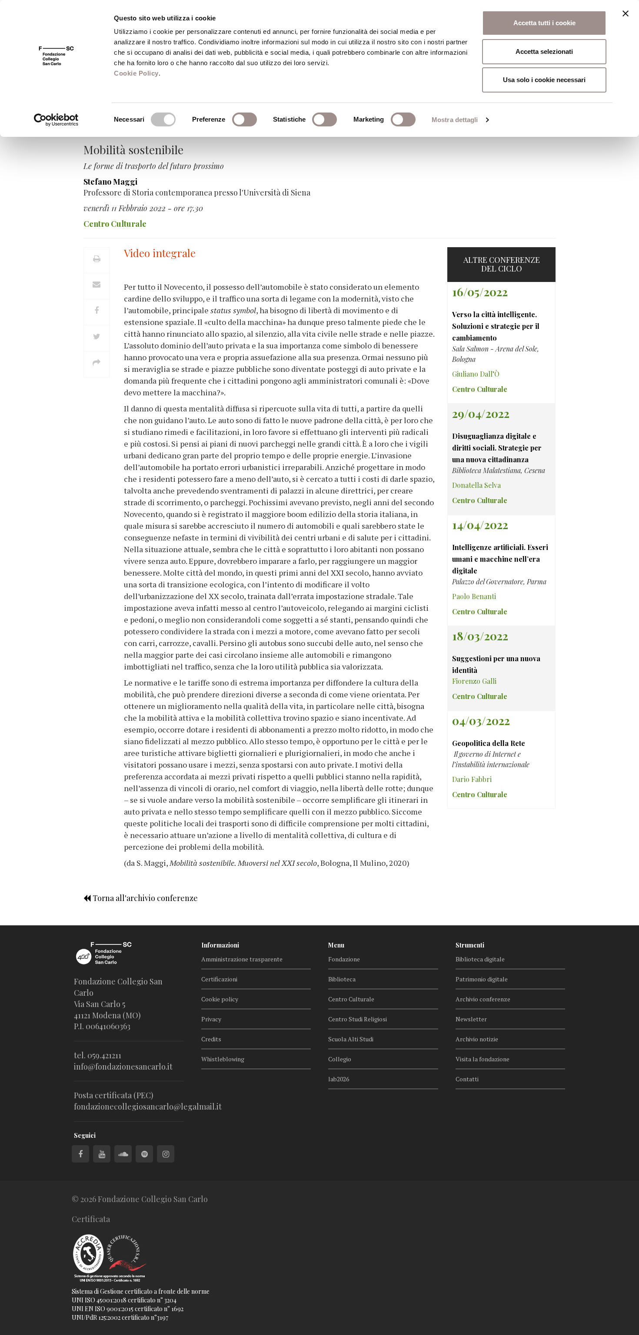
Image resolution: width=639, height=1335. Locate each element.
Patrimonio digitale (482, 979)
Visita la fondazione (482, 1059)
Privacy (211, 1019)
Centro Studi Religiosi (357, 1019)
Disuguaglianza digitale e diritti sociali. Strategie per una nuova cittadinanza (497, 447)
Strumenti (470, 945)
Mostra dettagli (455, 119)
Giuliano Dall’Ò (475, 373)
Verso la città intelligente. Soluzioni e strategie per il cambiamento (495, 326)
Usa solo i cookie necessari (544, 79)
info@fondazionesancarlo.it (123, 1066)
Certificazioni (219, 979)
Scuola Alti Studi (350, 1039)
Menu (336, 945)
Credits (211, 1039)
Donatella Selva (476, 485)
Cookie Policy (136, 73)
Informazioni (220, 945)
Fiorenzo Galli (474, 681)
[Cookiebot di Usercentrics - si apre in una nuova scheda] (56, 119)
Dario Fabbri (472, 779)
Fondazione (344, 959)
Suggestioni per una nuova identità (496, 664)
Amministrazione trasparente (242, 959)
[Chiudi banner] (625, 13)
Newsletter (471, 1019)
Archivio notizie (477, 1039)
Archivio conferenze (483, 999)
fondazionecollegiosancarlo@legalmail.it (148, 1106)
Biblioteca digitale (480, 959)
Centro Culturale (351, 999)
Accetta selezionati (544, 51)
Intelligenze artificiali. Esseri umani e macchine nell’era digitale (500, 559)
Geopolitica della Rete (488, 743)
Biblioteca (342, 979)
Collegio (339, 1059)
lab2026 (338, 1079)
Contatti (467, 1079)
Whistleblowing (222, 1059)
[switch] (244, 119)
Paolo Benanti (474, 596)
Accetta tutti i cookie (544, 23)
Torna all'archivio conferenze (144, 898)
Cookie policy (219, 999)
